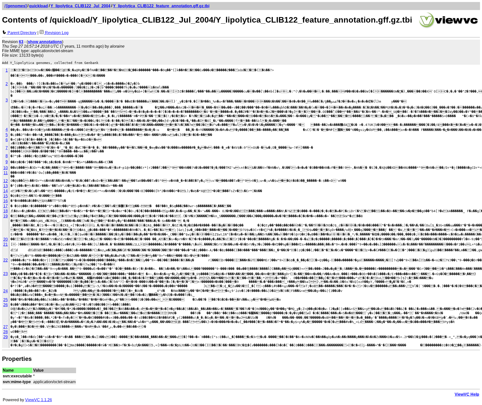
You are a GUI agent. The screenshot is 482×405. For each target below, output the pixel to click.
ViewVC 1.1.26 (38, 400)
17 (5, 206)
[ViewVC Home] (448, 27)
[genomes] (16, 6)
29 (5, 337)
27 (5, 327)
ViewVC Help (467, 394)
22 (5, 260)
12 (5, 181)
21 (5, 244)
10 (5, 168)
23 (5, 274)
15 (5, 196)
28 (5, 332)
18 (5, 211)
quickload (38, 6)
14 (5, 191)
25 (5, 300)
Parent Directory (21, 33)
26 (5, 305)
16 (5, 201)
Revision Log (56, 33)
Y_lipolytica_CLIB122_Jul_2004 (80, 6)
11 (6, 173)
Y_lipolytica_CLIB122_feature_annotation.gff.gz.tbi (161, 6)
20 (5, 239)
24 (5, 291)
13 (5, 186)
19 (5, 216)
